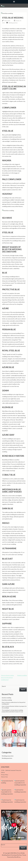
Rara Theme (22, 855)
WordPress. (17, 857)
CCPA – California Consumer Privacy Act (11, 770)
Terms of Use (4, 776)
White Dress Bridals (19, 853)
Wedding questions (13, 22)
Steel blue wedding (7, 700)
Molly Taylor (7, 20)
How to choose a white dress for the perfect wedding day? (7, 677)
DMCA (3, 772)
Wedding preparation (7, 756)
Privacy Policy (4, 774)
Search (4, 686)
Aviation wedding (22, 675)
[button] (3, 4)
